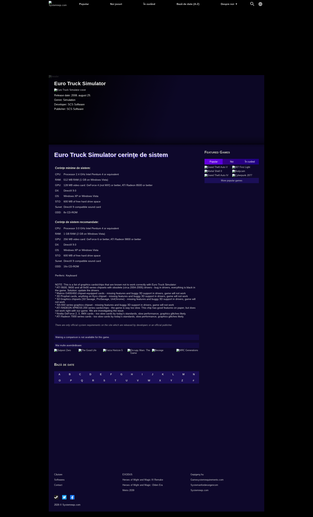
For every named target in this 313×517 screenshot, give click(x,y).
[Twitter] (64, 497)
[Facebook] (72, 497)
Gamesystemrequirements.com (207, 479)
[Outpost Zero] (65, 351)
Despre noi (229, 4)
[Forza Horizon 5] (114, 351)
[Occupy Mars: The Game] (139, 351)
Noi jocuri (116, 4)
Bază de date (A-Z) (188, 4)
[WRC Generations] (187, 351)
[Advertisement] (156, 42)
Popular (84, 4)
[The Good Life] (90, 351)
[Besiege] (163, 351)
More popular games (231, 180)
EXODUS (127, 474)
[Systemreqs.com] (58, 5)
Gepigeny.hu (197, 474)
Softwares (59, 479)
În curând (149, 4)
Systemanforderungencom (204, 485)
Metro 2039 (128, 490)
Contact (58, 485)
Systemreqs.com (199, 490)
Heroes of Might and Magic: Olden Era (142, 485)
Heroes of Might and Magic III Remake (142, 479)
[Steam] (56, 497)
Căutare (58, 474)
